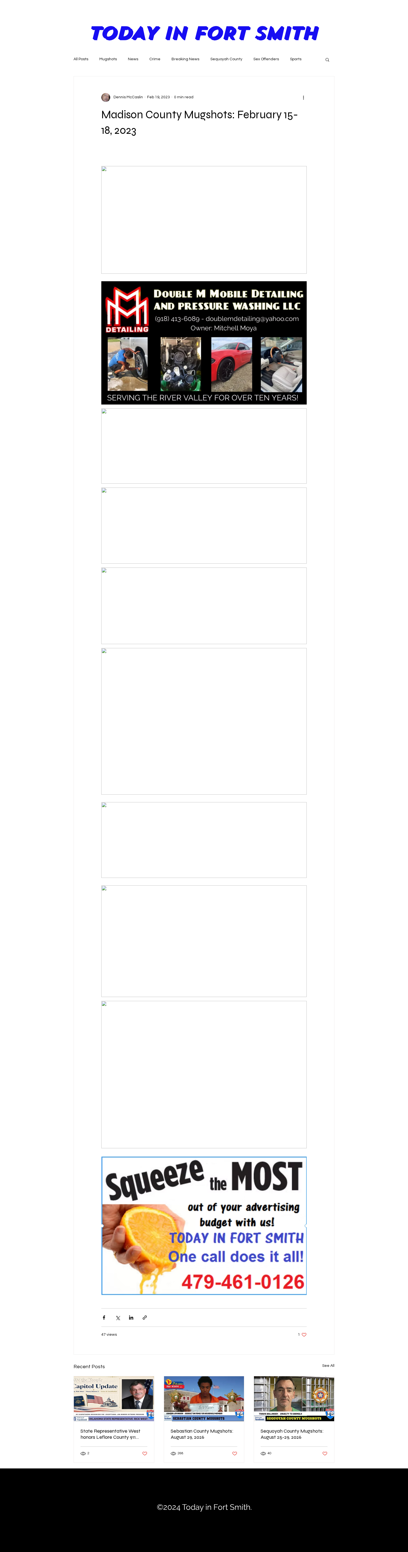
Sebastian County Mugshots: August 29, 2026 (202, 1434)
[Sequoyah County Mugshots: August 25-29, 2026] (294, 1398)
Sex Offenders (266, 59)
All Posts (81, 59)
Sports (295, 59)
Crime (154, 59)
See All (328, 1366)
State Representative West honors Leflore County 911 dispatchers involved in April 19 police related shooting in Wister (113, 1434)
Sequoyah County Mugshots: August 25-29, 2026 (292, 1434)
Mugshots (108, 59)
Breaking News (185, 59)
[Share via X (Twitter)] (117, 1317)
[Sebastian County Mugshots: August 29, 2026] (204, 1398)
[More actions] (303, 97)
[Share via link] (144, 1317)
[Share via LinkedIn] (131, 1317)
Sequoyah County (226, 59)
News (133, 59)
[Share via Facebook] (104, 1317)
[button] (327, 59)
